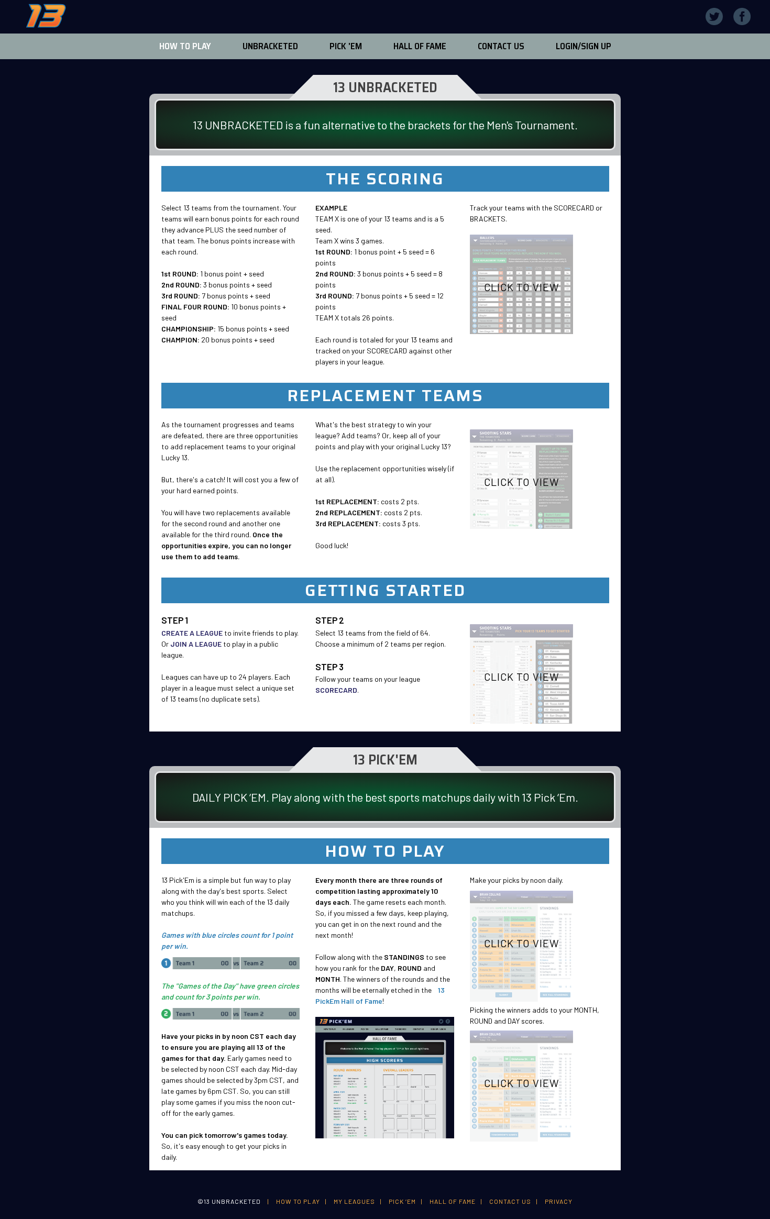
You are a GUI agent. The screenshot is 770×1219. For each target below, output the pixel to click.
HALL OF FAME (453, 1201)
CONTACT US (510, 1201)
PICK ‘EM (402, 1201)
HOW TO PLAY (298, 1201)
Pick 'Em (345, 46)
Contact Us (501, 46)
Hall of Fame (419, 46)
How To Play (185, 46)
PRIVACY (559, 1201)
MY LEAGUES (354, 1201)
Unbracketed (270, 46)
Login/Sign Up (583, 46)
